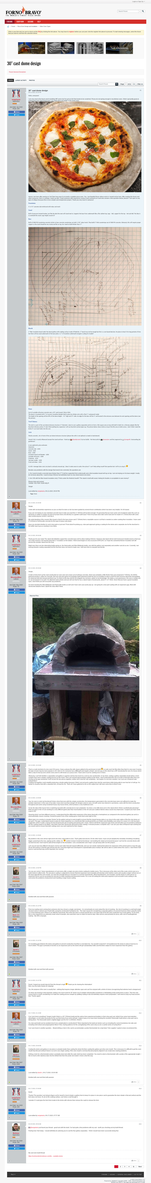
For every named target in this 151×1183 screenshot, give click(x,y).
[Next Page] (134, 84)
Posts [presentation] (10, 80)
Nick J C (16, 915)
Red (12, 1174)
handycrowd (76, 439)
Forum (13, 26)
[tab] (10, 80)
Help (39, 21)
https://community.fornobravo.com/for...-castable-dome (45, 1156)
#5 (140, 765)
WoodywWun (16, 512)
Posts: (15, 109)
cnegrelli (127, 439)
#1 (140, 90)
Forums (10, 21)
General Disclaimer (124, 1174)
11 (133, 1166)
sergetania (16, 99)
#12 (140, 1013)
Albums (30, 21)
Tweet (17, 115)
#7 (140, 835)
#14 (140, 1088)
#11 (140, 980)
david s (16, 877)
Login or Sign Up (137, 1)
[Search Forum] (143, 11)
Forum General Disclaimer (17, 72)
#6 (140, 798)
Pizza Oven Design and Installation (27, 26)
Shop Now (20, 21)
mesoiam (106, 439)
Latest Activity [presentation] (21, 80)
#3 (140, 535)
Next (140, 1166)
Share (18, 112)
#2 (140, 503)
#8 (140, 868)
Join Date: (13, 107)
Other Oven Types (45, 26)
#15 (140, 1124)
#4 (140, 568)
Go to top (138, 1174)
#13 (140, 1046)
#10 (140, 940)
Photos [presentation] (32, 80)
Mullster (16, 1133)
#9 (140, 906)
